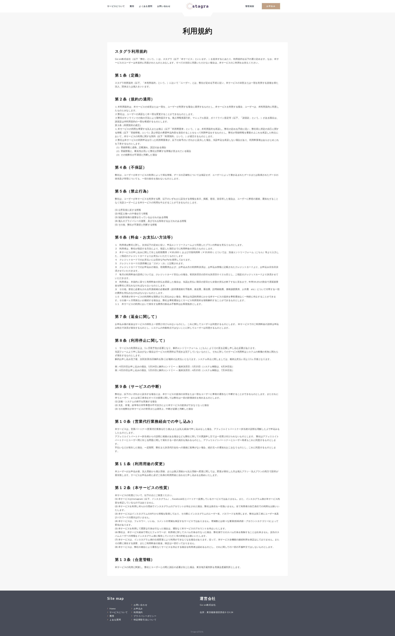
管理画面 (249, 6)
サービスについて (116, 6)
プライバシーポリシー (145, 616)
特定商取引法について (145, 619)
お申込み (270, 6)
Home (113, 608)
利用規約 (138, 612)
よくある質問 (145, 6)
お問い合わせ (163, 6)
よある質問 (115, 619)
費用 (132, 6)
